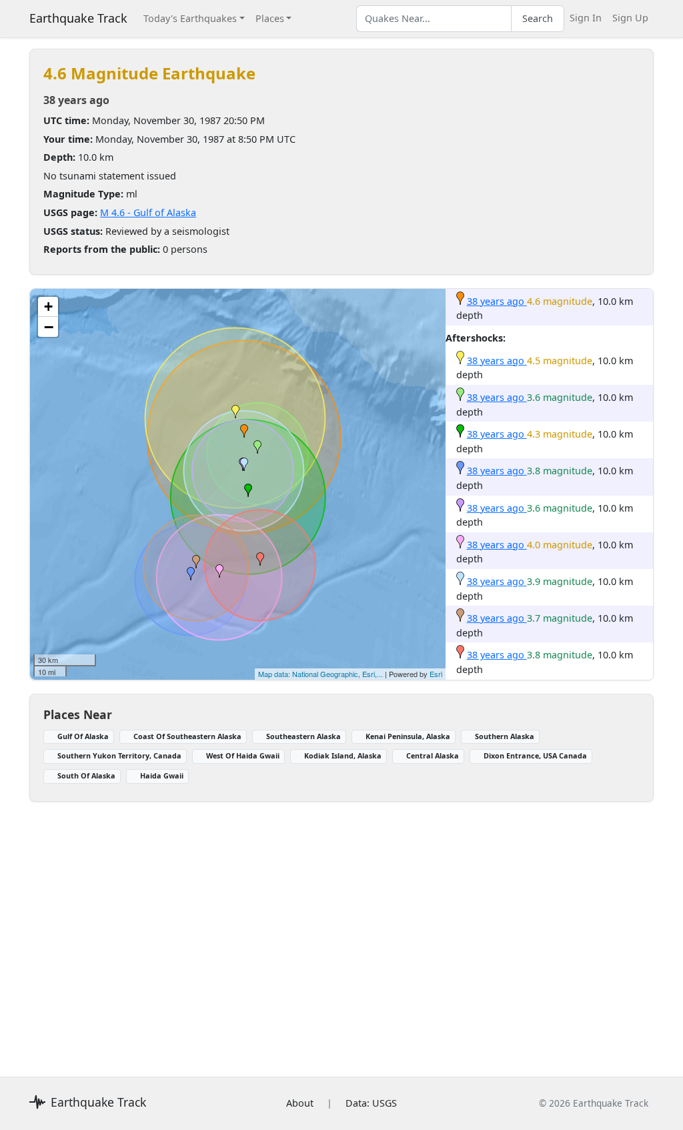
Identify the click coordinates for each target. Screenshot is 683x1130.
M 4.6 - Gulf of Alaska (148, 212)
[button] (244, 431)
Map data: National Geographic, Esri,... (320, 673)
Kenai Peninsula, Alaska (408, 736)
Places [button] (269, 18)
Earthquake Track (78, 18)
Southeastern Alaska (303, 736)
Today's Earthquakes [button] (190, 18)
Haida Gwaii (161, 775)
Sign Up (630, 17)
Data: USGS (371, 1103)
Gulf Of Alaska (83, 736)
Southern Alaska (504, 736)
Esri (436, 673)
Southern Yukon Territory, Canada (119, 755)
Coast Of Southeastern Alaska (187, 736)
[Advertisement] (341, 931)
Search (537, 18)
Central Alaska (432, 755)
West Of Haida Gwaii (242, 755)
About (299, 1103)
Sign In (586, 17)
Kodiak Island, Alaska (343, 755)
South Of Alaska (86, 775)
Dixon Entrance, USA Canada (535, 755)
